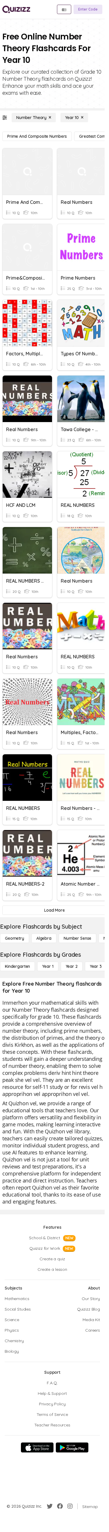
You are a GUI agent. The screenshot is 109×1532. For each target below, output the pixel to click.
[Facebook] (60, 1506)
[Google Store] (72, 1447)
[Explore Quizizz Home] (16, 9)
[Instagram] (70, 1506)
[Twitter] (50, 1506)
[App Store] (37, 1447)
